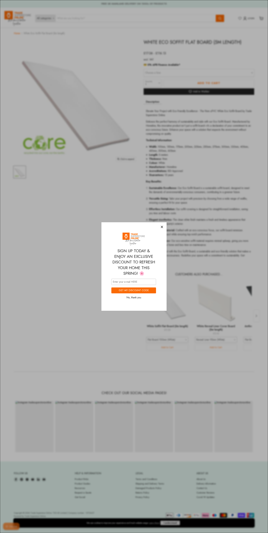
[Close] (162, 227)
